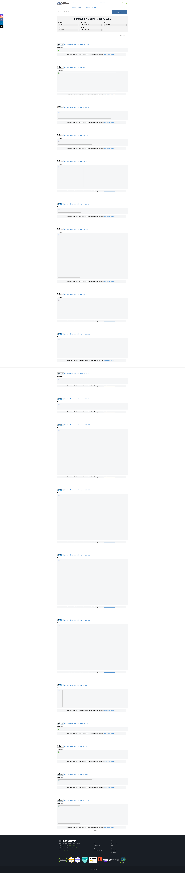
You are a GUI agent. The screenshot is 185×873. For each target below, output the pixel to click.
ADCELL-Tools (102, 2)
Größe (59, 27)
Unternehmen (114, 843)
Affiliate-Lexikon (97, 845)
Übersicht (74, 7)
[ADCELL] (93, 860)
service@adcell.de (66, 851)
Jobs (112, 845)
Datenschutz (113, 850)
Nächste (125, 35)
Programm (60, 22)
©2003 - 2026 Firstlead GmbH (92, 869)
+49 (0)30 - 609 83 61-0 (73, 845)
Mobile (82, 27)
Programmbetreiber (80, 2)
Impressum (113, 852)
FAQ (112, 848)
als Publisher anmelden (109, 54)
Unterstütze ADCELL (98, 850)
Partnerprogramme (94, 2)
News (95, 843)
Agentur (87, 2)
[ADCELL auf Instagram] (1, 16)
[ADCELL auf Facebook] (1, 19)
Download (96, 847)
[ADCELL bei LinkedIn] (1, 23)
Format (106, 22)
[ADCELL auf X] (1, 26)
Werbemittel (81, 7)
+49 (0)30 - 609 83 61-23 (74, 847)
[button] (119, 12)
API (94, 848)
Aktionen (94, 7)
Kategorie (83, 22)
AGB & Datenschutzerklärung (117, 847)
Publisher (73, 2)
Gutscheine (87, 7)
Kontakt (108, 2)
